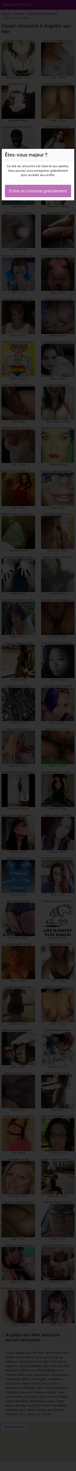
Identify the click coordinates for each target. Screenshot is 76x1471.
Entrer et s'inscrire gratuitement (38, 191)
